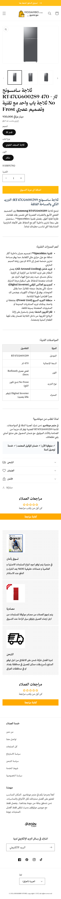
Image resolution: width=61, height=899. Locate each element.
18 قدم (9, 132)
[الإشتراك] (51, 847)
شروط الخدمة (12, 768)
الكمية (5, 171)
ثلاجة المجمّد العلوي (15, 144)
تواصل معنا (11, 739)
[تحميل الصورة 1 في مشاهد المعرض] (15, 77)
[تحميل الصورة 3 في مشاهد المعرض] (46, 77)
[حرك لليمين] (57, 78)
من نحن (9, 731)
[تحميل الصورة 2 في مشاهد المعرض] (30, 77)
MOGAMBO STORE (20, 893)
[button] (4, 13)
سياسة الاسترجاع (13, 753)
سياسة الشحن (12, 761)
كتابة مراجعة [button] (31, 516)
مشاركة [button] (9, 487)
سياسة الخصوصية (14, 775)
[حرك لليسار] (3, 78)
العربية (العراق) (29, 881)
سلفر (8, 157)
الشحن (16, 121)
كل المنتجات (11, 746)
